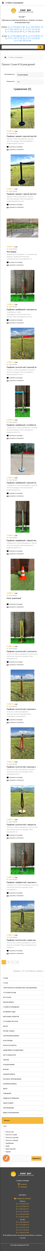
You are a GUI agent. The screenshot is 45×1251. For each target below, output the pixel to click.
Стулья (5, 978)
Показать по (11, 81)
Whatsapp (23, 1187)
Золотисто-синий (11, 1134)
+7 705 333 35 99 (14, 31)
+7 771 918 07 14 (35, 36)
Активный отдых (9, 1011)
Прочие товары (8, 1031)
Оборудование (8, 1108)
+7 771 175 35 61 (32, 29)
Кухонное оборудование (12, 1079)
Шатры (5, 1026)
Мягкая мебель (8, 1002)
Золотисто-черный (12, 1140)
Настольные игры (9, 1055)
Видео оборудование (11, 1112)
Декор (5, 1088)
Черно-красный (10, 1149)
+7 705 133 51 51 (14, 29)
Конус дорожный (14, 598)
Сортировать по (9, 74)
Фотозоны (7, 997)
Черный (8, 1151)
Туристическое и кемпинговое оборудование (20, 987)
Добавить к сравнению (16, 149)
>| (17, 962)
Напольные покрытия (11, 1016)
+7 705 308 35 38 (17, 36)
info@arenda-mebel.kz (23, 1198)
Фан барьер (11, 252)
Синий (7, 1146)
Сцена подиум (8, 1103)
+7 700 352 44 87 (32, 31)
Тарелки (6, 1060)
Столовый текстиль (10, 1021)
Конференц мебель (10, 1084)
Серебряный (10, 1143)
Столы (5, 983)
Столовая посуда (9, 992)
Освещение (7, 1093)
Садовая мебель (9, 1074)
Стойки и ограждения (11, 1007)
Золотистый (10, 1132)
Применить (37, 1158)
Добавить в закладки (15, 146)
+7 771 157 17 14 (14, 38)
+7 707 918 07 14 (35, 27)
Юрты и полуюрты (9, 1045)
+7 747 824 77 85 (17, 27)
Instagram (23, 1184)
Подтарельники (9, 1064)
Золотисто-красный (12, 1137)
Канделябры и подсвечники (13, 1050)
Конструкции (8, 1040)
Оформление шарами (11, 1035)
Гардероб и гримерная (11, 1098)
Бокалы (6, 1069)
